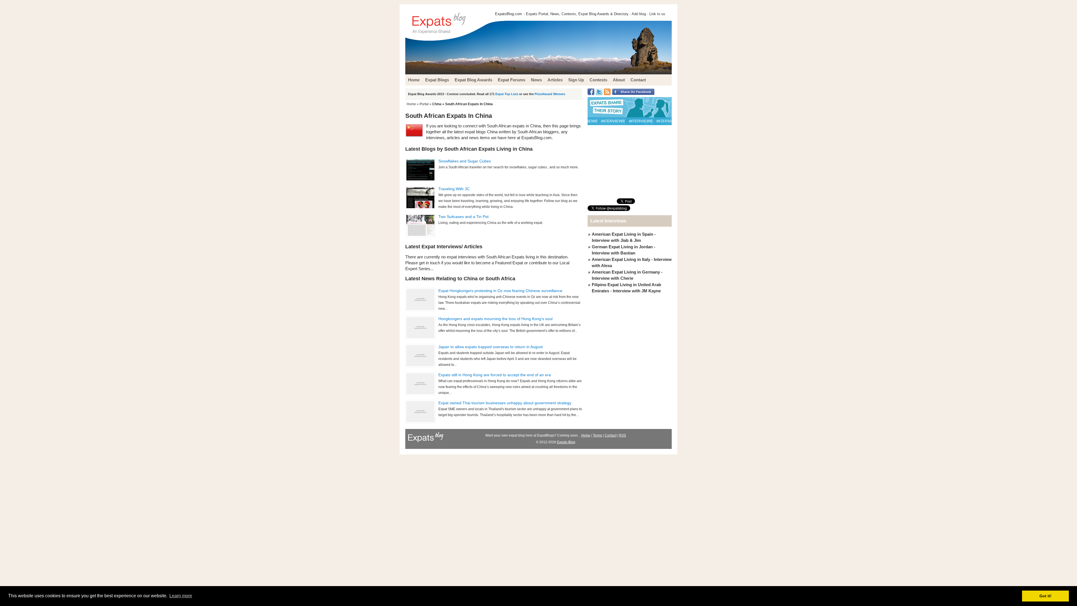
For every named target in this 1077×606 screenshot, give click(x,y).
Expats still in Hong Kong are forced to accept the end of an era (494, 375)
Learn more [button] (180, 595)
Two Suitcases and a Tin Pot (463, 216)
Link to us (657, 14)
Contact (610, 435)
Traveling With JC (454, 189)
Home (411, 104)
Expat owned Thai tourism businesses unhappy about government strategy (504, 403)
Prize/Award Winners (550, 94)
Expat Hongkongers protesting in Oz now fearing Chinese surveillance (500, 290)
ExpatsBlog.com (508, 14)
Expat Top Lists (506, 94)
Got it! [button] (1045, 596)
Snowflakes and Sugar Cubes (464, 161)
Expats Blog (566, 442)
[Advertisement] (630, 162)
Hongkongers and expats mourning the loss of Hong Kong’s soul (495, 318)
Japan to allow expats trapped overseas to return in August (490, 347)
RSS (622, 435)
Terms (597, 435)
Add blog (639, 14)
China (436, 104)
